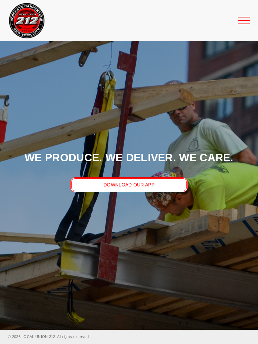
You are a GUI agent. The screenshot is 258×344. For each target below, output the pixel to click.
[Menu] (244, 20)
